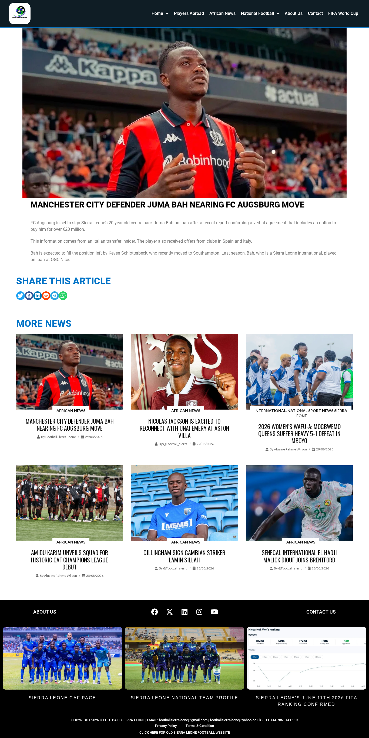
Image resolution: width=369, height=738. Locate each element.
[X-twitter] (169, 612)
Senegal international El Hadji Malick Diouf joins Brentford (299, 556)
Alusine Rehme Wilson (290, 449)
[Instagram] (199, 612)
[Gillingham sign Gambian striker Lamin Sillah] (184, 503)
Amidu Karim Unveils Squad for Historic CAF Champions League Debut (69, 559)
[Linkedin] (184, 612)
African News (222, 13)
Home (157, 13)
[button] (20, 295)
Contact (315, 13)
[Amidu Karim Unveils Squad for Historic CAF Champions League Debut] (69, 503)
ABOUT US (44, 612)
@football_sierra (175, 444)
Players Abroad (189, 13)
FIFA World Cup (343, 13)
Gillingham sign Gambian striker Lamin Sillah (184, 556)
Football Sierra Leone (60, 437)
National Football (257, 13)
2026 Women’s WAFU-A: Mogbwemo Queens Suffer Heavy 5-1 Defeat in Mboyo (299, 433)
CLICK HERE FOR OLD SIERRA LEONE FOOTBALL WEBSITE (184, 732)
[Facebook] (155, 612)
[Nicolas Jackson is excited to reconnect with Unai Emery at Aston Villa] (184, 372)
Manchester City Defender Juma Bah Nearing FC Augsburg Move (70, 424)
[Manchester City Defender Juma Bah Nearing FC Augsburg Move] (69, 372)
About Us (294, 13)
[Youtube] (214, 612)
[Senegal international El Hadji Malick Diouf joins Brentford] (299, 503)
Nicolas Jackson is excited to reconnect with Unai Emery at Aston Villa (184, 428)
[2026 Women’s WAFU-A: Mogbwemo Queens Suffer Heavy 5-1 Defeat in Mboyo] (299, 372)
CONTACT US (321, 612)
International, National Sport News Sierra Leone (300, 413)
